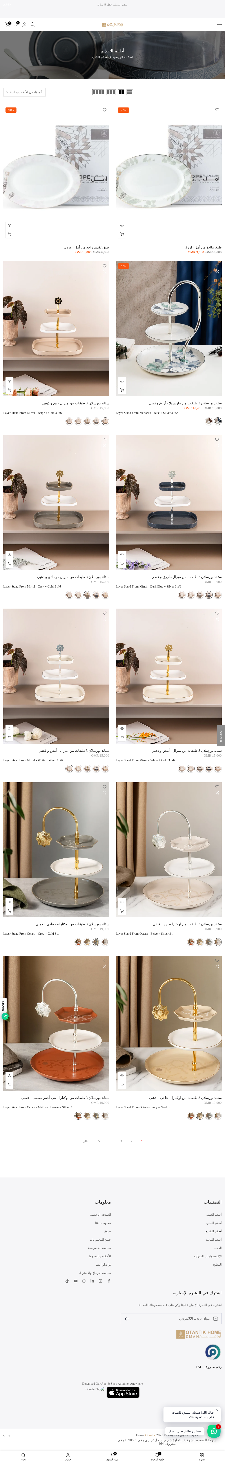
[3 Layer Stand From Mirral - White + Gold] (78, 421)
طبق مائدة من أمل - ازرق (203, 247)
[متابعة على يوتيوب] (76, 1281)
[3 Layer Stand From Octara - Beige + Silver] (218, 942)
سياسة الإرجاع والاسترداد (95, 1273)
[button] (88, 1422)
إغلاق (217, 4)
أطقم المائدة (214, 1239)
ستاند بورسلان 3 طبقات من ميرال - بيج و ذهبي (75, 403)
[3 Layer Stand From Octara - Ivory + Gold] (200, 942)
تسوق (107, 1231)
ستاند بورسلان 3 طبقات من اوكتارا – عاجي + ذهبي (185, 1098)
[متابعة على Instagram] (101, 1281)
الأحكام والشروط (100, 1256)
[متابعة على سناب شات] (84, 1281)
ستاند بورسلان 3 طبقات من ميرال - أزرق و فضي (186, 577)
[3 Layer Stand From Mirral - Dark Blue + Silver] (96, 421)
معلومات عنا (103, 1223)
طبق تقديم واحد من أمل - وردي (86, 247)
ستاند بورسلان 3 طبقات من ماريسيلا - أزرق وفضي (185, 403)
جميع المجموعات (100, 1239)
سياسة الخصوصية (99, 1248)
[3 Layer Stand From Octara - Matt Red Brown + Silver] (191, 942)
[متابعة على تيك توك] (67, 1281)
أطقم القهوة (214, 1214)
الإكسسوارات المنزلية (208, 1256)
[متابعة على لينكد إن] (92, 1281)
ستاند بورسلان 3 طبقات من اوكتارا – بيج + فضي (187, 924)
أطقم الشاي (214, 1223)
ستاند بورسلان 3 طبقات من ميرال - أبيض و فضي (74, 750)
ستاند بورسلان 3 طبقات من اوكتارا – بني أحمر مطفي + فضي (65, 1098)
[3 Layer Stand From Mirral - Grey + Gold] (87, 421)
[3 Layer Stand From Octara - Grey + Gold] (209, 942)
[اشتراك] (128, 1319)
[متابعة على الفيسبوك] (109, 1281)
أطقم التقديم (213, 1231)
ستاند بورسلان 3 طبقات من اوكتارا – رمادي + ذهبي (72, 924)
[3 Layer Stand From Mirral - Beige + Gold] (105, 421)
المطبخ (217, 1264)
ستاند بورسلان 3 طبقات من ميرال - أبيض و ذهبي (187, 750)
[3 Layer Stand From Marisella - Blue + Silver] (218, 421)
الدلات (218, 1248)
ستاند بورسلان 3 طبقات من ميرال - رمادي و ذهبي (73, 577)
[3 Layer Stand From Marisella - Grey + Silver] (209, 421)
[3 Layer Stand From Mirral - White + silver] (69, 421)
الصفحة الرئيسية (123, 57)
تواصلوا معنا (103, 1264)
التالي (85, 1141)
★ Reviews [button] (221, 735)
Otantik (150, 1435)
